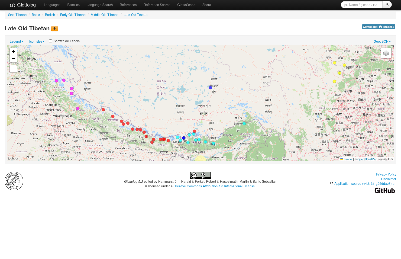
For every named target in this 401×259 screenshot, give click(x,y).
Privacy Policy (386, 174)
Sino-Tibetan (17, 14)
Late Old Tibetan (136, 14)
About (206, 4)
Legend (15, 41)
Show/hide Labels (67, 40)
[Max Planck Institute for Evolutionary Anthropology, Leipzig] (14, 180)
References (128, 4)
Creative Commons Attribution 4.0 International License (214, 186)
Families (73, 4)
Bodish (50, 14)
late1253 (388, 27)
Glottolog (26, 4)
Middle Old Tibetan (105, 14)
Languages (52, 4)
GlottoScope (186, 4)
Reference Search (157, 4)
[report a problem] (54, 28)
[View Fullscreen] (13, 68)
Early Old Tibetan (73, 14)
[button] (194, 131)
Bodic (36, 14)
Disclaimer (388, 178)
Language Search (100, 4)
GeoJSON (381, 41)
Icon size (35, 41)
